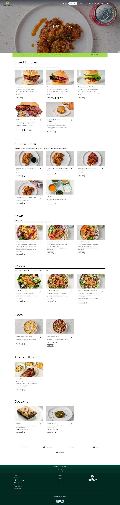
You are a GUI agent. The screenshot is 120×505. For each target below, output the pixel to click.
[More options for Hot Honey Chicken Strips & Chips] (71, 169)
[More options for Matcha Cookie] (71, 424)
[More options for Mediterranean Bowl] (71, 242)
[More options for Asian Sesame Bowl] (102, 242)
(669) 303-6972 (17, 482)
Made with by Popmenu (33, 466)
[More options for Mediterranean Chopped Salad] (102, 291)
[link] (19, 98)
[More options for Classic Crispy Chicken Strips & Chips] (40, 169)
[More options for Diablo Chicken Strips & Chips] (102, 169)
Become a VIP (99, 3)
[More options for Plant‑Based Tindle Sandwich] (71, 87)
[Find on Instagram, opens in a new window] (62, 471)
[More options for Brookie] (40, 424)
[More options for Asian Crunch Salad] (71, 291)
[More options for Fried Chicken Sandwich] (40, 87)
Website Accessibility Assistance (60, 496)
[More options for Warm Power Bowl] (40, 242)
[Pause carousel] (119, 52)
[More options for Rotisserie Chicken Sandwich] (102, 87)
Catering (82, 3)
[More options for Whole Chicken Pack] (40, 379)
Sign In (108, 3)
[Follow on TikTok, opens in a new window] (57, 471)
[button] (29, 85)
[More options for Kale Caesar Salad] (40, 291)
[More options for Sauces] (71, 197)
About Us (90, 3)
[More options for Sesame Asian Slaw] (71, 337)
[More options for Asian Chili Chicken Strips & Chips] (40, 198)
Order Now (73, 3)
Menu (65, 3)
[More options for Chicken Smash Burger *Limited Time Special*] (71, 120)
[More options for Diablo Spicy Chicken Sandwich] (40, 120)
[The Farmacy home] (7, 3)
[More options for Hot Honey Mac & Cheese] (40, 337)
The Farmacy (92, 478)
